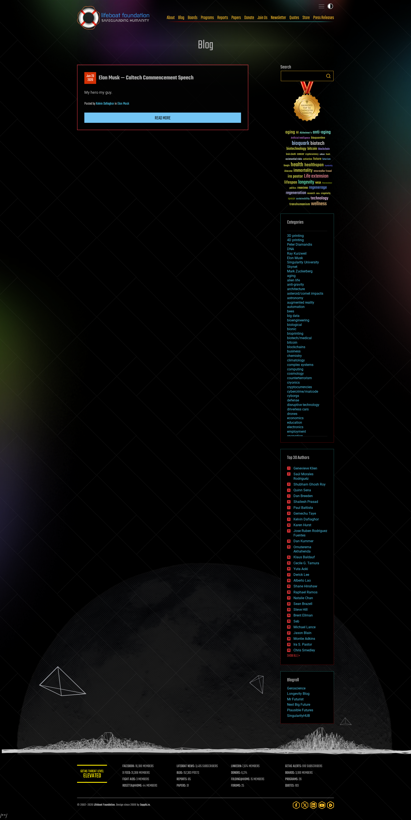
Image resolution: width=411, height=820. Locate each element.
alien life (293, 280)
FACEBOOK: (128, 766)
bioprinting (295, 333)
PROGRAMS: (291, 779)
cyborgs (293, 396)
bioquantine (318, 138)
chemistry (294, 356)
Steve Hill (300, 610)
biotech (317, 143)
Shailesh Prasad (305, 502)
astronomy (295, 298)
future (317, 159)
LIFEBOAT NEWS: (186, 766)
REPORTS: (182, 779)
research (311, 193)
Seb (296, 621)
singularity (326, 193)
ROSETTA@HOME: (132, 786)
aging (290, 132)
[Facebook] (296, 805)
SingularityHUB (298, 716)
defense (293, 400)
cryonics (293, 382)
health (297, 165)
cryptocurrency (312, 154)
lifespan (290, 182)
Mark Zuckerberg (300, 271)
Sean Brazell (302, 604)
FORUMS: (236, 786)
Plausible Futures (300, 710)
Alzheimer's (306, 133)
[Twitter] (304, 805)
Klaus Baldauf (304, 557)
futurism (326, 159)
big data (293, 316)
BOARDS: (290, 773)
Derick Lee (301, 575)
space (291, 198)
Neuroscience (327, 183)
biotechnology (296, 149)
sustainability (303, 199)
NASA (318, 183)
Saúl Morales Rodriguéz (303, 476)
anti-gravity (295, 284)
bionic (291, 329)
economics (295, 418)
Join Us (262, 17)
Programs (207, 17)
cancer (300, 154)
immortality (303, 170)
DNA (290, 249)
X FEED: (126, 773)
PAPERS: (181, 786)
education (294, 422)
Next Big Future (298, 705)
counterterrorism (299, 378)
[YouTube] (322, 805)
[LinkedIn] (313, 805)
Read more (163, 118)
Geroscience (296, 688)
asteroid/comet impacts (305, 293)
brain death (291, 154)
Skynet (292, 267)
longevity (306, 182)
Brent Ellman (303, 615)
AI (297, 133)
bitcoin (312, 149)
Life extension (316, 176)
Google (287, 165)
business (294, 351)
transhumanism (299, 204)
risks (318, 193)
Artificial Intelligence (300, 138)
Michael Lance (304, 627)
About (171, 17)
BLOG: (180, 773)
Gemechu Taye (304, 513)
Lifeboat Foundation (104, 804)
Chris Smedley (304, 650)
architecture (296, 289)
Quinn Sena (302, 490)
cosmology (295, 373)
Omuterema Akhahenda (302, 549)
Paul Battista (303, 508)
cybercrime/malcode (302, 391)
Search (328, 76)
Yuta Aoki (300, 569)
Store (306, 17)
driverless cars (298, 409)
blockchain (324, 149)
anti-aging (322, 132)
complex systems (300, 365)
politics (292, 188)
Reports (222, 17)
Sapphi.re (145, 804)
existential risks (294, 159)
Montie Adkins (304, 639)
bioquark (300, 143)
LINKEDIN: (236, 766)
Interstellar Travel (323, 171)
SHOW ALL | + (293, 656)
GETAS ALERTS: (293, 766)
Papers (236, 17)
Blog (181, 17)
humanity (329, 166)
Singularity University (303, 262)
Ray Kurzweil (297, 253)
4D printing (295, 240)
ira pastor (295, 176)
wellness (319, 204)
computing (295, 369)
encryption (295, 436)
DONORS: (236, 773)
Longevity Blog (298, 694)
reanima (302, 188)
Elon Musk (123, 104)
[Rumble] (330, 805)
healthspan (314, 165)
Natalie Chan (303, 598)
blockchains (296, 347)
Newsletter (278, 17)
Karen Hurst (302, 525)
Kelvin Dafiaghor (105, 104)
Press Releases (323, 17)
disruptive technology (303, 405)
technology (319, 198)
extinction (307, 159)
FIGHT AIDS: (129, 779)
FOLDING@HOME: (240, 779)
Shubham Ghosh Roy (309, 484)
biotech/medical (299, 338)
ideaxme (288, 171)
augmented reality (300, 302)
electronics (295, 427)
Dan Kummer (303, 541)
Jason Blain (302, 633)
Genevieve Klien (305, 468)
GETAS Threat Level (92, 774)
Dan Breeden (303, 496)
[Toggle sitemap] (321, 6)
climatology (296, 360)
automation (296, 307)
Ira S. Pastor (302, 644)
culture (322, 154)
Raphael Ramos (305, 592)
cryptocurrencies (299, 387)
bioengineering (298, 320)
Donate (249, 17)
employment (296, 431)
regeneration (296, 192)
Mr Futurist (295, 699)
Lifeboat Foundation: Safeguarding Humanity (113, 18)
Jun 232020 (90, 78)
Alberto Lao (302, 580)
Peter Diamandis (299, 244)
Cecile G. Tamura (306, 563)
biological (294, 325)
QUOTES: (289, 786)
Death (328, 154)
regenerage (318, 187)
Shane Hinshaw (305, 586)
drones (292, 414)
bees (290, 311)
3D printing (295, 236)
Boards (192, 17)
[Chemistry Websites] (307, 102)
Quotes (294, 17)
